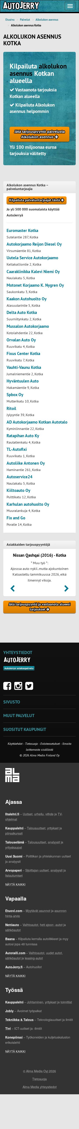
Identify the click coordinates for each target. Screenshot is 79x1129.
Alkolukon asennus (47, 20)
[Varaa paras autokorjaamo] (17, 660)
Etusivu (9, 20)
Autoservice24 (19, 477)
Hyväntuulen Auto (23, 381)
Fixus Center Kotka (23, 353)
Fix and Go (16, 518)
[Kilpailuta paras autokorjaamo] (20, 6)
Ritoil (11, 408)
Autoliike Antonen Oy (26, 463)
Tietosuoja (31, 744)
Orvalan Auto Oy (21, 340)
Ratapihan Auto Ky (23, 436)
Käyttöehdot (15, 744)
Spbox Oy (15, 394)
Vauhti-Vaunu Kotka (24, 367)
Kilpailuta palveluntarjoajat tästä (35, 200)
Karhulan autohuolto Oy (28, 504)
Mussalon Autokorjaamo (28, 326)
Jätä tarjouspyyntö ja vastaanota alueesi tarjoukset (39, 607)
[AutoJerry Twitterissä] (30, 688)
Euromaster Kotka (22, 230)
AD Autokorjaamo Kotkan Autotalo (37, 422)
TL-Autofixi (17, 449)
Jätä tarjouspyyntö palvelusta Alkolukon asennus (39, 134)
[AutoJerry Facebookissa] (8, 688)
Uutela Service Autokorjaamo (32, 258)
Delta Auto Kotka (22, 312)
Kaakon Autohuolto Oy (27, 299)
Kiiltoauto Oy (18, 490)
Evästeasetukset (50, 744)
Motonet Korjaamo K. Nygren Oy (35, 285)
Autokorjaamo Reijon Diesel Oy (34, 244)
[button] (12, 590)
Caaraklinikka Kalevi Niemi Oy (33, 271)
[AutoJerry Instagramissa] (19, 688)
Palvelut (25, 20)
